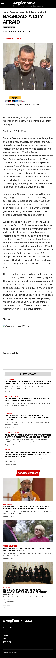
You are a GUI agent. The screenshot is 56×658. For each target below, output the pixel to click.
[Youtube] (11, 627)
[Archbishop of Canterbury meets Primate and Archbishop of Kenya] (28, 531)
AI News (8, 413)
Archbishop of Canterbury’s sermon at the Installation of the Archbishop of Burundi (28, 382)
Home (5, 12)
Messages (9, 379)
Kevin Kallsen (13, 39)
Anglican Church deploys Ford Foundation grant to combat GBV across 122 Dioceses (28, 436)
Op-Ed (7, 450)
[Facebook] (3, 627)
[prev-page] (4, 607)
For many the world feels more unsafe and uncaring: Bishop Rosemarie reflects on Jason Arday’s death (28, 454)
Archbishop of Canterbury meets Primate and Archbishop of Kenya (27, 399)
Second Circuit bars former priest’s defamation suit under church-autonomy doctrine (27, 418)
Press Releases (17, 12)
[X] (7, 627)
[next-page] (8, 607)
